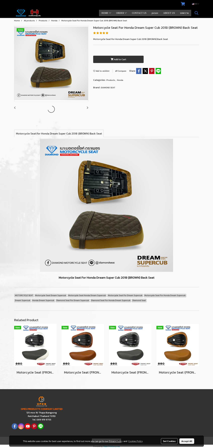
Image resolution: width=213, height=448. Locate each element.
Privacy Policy (115, 441)
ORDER (120, 13)
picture (155, 13)
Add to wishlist (102, 70)
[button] (196, 13)
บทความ (184, 13)
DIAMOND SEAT (108, 87)
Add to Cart (119, 59)
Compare (121, 70)
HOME (105, 13)
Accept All (186, 441)
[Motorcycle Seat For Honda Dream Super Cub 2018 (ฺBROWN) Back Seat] (51, 64)
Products (110, 80)
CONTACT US (139, 13)
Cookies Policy (135, 441)
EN (195, 4)
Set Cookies (169, 441)
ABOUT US (169, 13)
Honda (120, 80)
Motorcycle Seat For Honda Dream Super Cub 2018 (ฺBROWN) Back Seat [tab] (59, 133)
